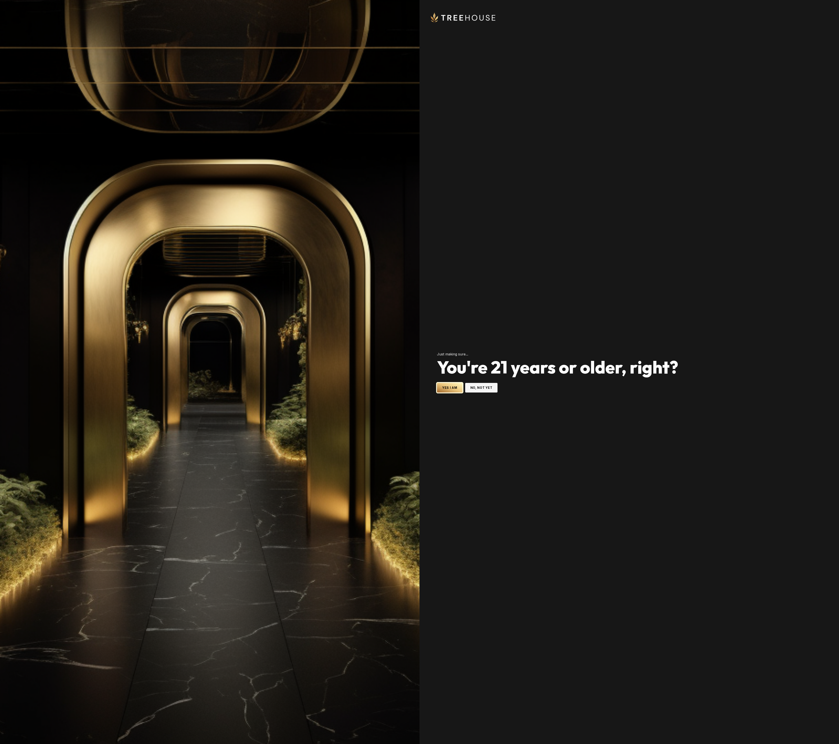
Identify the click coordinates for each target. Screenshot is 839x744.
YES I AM (449, 387)
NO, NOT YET (481, 387)
